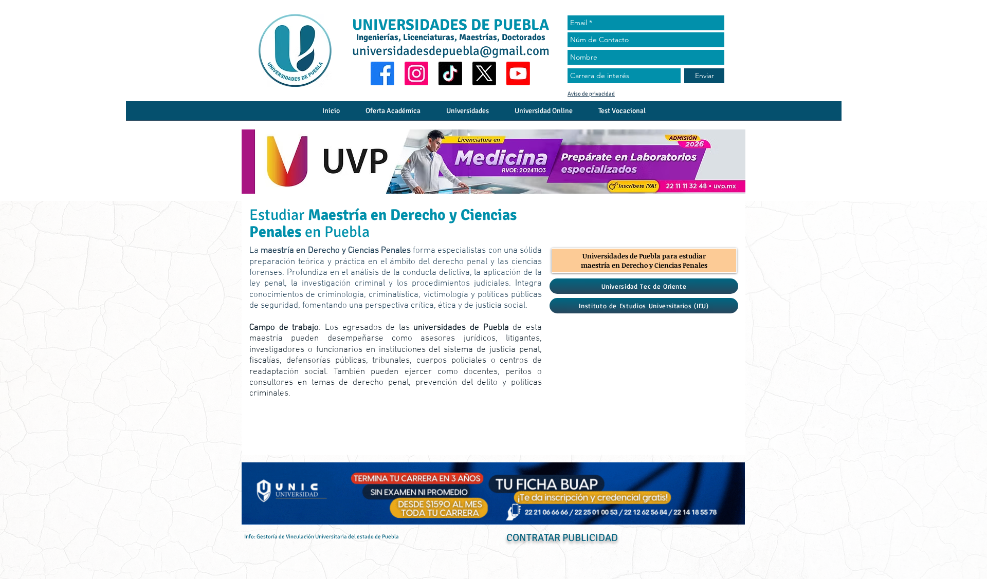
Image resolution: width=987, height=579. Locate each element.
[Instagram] (416, 73)
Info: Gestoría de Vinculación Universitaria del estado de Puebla (321, 536)
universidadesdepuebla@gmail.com (451, 51)
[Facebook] (382, 73)
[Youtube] (518, 73)
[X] (484, 73)
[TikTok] (450, 73)
